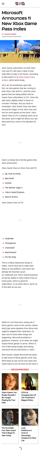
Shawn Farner (10, 34)
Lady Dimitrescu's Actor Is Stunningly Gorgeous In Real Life (28, 434)
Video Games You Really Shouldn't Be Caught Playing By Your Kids (9, 398)
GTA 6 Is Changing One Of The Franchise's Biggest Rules (28, 396)
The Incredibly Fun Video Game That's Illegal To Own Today (9, 431)
